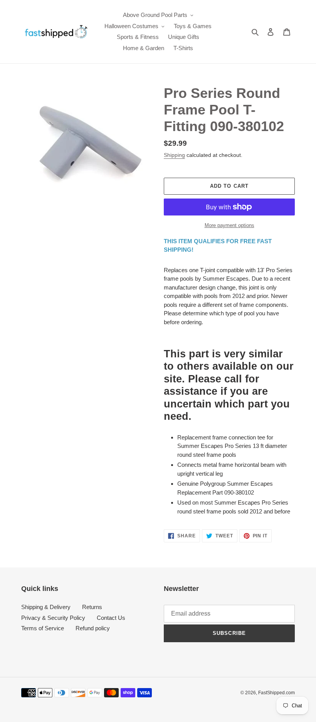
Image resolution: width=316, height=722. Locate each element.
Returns (92, 607)
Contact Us (111, 617)
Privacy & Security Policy (53, 617)
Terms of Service (42, 628)
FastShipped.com (276, 692)
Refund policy (93, 628)
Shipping (174, 155)
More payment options (229, 225)
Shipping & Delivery (46, 607)
